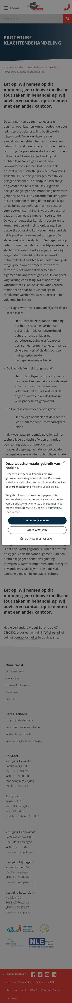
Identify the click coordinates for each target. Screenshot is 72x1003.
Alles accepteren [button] (37, 520)
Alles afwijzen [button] (37, 530)
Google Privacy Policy (48, 507)
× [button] (64, 462)
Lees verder (13, 512)
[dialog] (36, 501)
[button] (36, 539)
